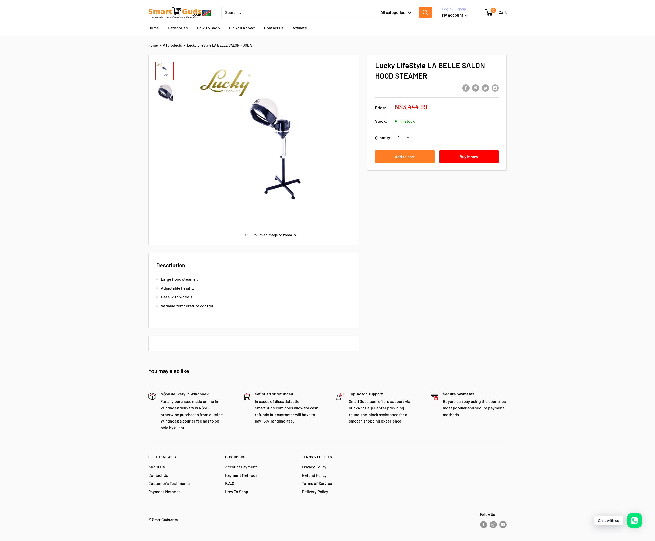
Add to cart (405, 156)
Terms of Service (317, 483)
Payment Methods (164, 491)
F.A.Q (229, 483)
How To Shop (208, 27)
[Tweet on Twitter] (485, 88)
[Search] (425, 12)
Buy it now (469, 156)
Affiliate (300, 27)
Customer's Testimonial (169, 483)
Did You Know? (242, 27)
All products (172, 45)
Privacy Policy (314, 466)
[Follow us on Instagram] (493, 524)
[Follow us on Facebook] (483, 524)
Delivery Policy (315, 491)
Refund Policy (314, 475)
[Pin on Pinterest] (475, 88)
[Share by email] (495, 88)
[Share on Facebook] (466, 88)
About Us (156, 466)
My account (453, 14)
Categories (178, 27)
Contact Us (274, 27)
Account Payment (241, 466)
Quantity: (383, 137)
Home (153, 27)
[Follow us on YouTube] (503, 524)
